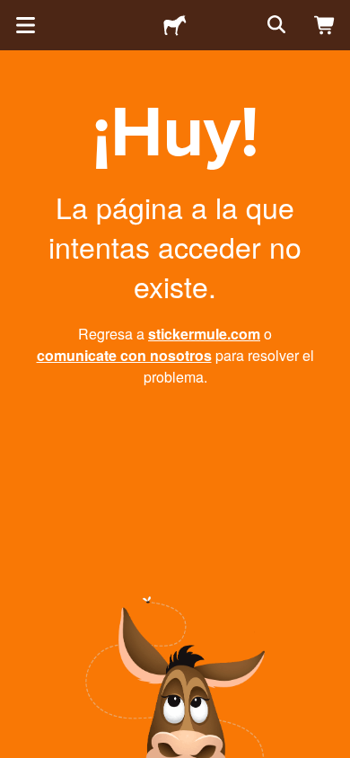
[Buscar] (274, 25)
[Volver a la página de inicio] (175, 25)
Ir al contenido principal (13, 13)
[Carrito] (325, 25)
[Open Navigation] (25, 25)
